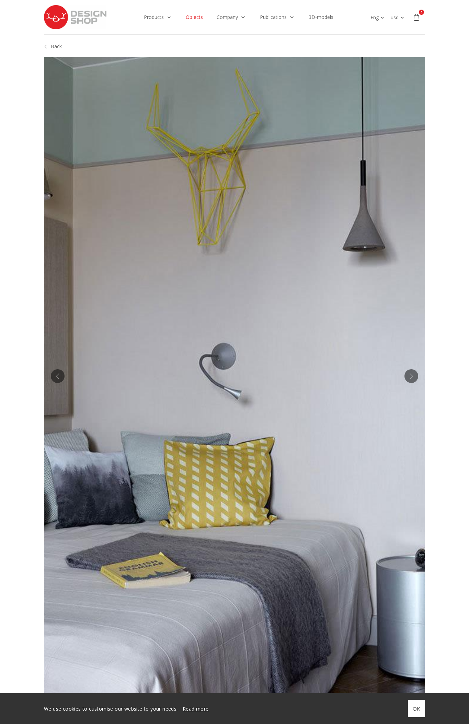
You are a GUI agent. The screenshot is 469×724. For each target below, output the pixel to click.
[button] (58, 376)
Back (56, 46)
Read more (196, 708)
